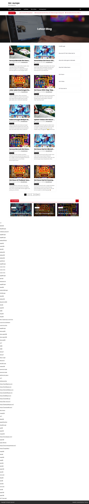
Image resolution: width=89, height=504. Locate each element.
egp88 (1, 460)
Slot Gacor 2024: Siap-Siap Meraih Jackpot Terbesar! (44, 90)
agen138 (2, 439)
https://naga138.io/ (4, 448)
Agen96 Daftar (3, 422)
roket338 (2, 246)
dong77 (2, 351)
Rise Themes (85, 502)
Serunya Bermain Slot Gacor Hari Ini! (19, 149)
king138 (1, 477)
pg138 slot (2, 261)
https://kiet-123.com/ (5, 401)
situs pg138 (2, 331)
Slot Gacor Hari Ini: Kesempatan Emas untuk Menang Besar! (44, 180)
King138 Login (3, 425)
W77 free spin (3, 498)
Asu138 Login (3, 363)
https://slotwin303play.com (6, 390)
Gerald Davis (24, 62)
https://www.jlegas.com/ (6, 436)
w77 (1, 343)
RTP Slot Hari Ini (63, 88)
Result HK (2, 360)
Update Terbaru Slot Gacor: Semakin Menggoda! (44, 120)
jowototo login (3, 369)
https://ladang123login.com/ (7, 404)
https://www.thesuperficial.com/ (8, 445)
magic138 (2, 413)
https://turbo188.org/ (5, 398)
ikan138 (1, 249)
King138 (2, 313)
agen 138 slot (3, 442)
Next (38, 194)
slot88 (1, 480)
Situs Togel (2, 357)
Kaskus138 (2, 366)
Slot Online (33, 9)
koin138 (1, 463)
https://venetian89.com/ (6, 407)
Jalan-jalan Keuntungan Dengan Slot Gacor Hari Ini (19, 90)
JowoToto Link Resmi (5, 322)
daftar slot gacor (4, 375)
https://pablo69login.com (6, 392)
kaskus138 (2, 252)
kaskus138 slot (3, 240)
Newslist (74, 502)
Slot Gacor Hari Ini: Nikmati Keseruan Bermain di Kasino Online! (44, 149)
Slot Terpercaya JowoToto (6, 319)
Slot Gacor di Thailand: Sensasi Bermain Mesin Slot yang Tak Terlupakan (19, 180)
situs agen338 (3, 334)
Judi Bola (26, 9)
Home (9, 9)
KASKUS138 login (4, 290)
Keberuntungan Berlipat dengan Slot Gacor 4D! (19, 120)
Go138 (1, 489)
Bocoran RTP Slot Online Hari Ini (67, 53)
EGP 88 (1, 278)
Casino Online (17, 9)
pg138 (1, 428)
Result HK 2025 (3, 302)
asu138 (1, 472)
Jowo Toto (2, 266)
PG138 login (2, 293)
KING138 (2, 225)
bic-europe (14, 3)
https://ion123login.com (5, 387)
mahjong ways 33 (4, 231)
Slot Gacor (61, 74)
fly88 (1, 310)
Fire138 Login (62, 46)
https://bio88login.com (5, 395)
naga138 (2, 451)
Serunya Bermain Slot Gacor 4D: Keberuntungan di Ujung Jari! (44, 12)
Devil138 (2, 287)
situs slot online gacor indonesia (67, 60)
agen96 (2, 243)
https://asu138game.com (6, 384)
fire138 (1, 305)
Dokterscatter (3, 381)
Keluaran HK (3, 281)
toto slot (2, 475)
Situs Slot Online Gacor (64, 67)
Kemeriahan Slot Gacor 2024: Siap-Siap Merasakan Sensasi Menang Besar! (44, 60)
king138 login (3, 228)
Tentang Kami (42, 9)
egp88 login (3, 234)
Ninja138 (2, 419)
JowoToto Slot (3, 325)
